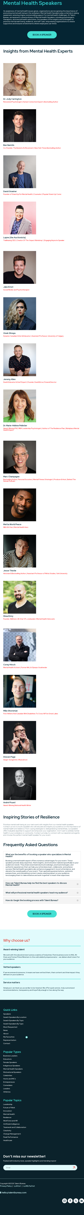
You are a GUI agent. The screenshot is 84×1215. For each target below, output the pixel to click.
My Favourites (8, 1037)
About (6, 1034)
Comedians (7, 1085)
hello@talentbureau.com (14, 1192)
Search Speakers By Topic (13, 1021)
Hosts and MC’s (9, 1079)
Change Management (12, 1134)
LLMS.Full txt (29, 1186)
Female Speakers (10, 1062)
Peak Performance (10, 1137)
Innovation (7, 1111)
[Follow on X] (76, 1200)
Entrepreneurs (9, 1082)
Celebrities (7, 1076)
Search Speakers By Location (14, 1017)
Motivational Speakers (12, 1072)
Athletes (6, 1092)
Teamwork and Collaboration (14, 1127)
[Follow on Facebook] (70, 1200)
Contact (6, 1044)
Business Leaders (10, 1056)
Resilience (7, 1118)
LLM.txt (17, 1186)
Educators (7, 1059)
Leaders (6, 1089)
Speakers (7, 1014)
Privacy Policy (6, 1186)
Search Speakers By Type (13, 1024)
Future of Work (9, 1108)
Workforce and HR (10, 1121)
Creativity (7, 1131)
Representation (9, 1040)
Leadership (7, 1104)
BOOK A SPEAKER (42, 34)
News (5, 1030)
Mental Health (9, 1114)
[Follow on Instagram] (64, 1200)
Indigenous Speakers (11, 1066)
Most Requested (10, 1027)
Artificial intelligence (11, 1124)
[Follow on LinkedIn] (81, 1200)
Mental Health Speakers (13, 1069)
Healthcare (7, 1141)
